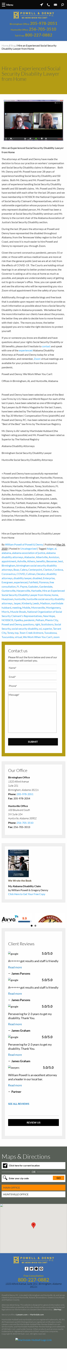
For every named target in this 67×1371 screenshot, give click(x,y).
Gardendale (45, 586)
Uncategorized (28, 548)
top (17, 632)
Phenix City (51, 620)
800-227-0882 (38, 35)
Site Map (57, 1332)
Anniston (54, 557)
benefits (40, 561)
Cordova (58, 569)
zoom (56, 636)
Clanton (47, 569)
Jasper (17, 603)
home (55, 594)
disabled (37, 578)
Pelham (40, 620)
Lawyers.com (21, 1337)
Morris (5, 611)
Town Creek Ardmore (31, 632)
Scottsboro (47, 624)
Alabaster (29, 557)
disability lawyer (22, 578)
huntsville (20, 599)
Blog (12, 45)
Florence (44, 582)
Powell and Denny (12, 624)
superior (47, 628)
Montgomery (53, 607)
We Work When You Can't (37, 636)
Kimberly (27, 603)
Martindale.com (37, 1337)
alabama (6, 552)
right (37, 624)
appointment (9, 561)
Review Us (33, 1144)
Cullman (30, 573)
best (60, 561)
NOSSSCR (7, 620)
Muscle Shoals (18, 611)
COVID (21, 573)
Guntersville (8, 590)
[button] (33, 1248)
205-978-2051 (43, 23)
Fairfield (33, 582)
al (55, 548)
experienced (26, 350)
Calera (23, 569)
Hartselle (36, 590)
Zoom (37, 358)
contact (46, 346)
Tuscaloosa (50, 632)
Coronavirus (9, 573)
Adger (50, 548)
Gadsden (33, 586)
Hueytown (7, 599)
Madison (45, 603)
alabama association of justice (28, 552)
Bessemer (51, 561)
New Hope (49, 615)
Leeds (36, 603)
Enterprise (49, 578)
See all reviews (18, 1126)
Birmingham (8, 565)
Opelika (18, 620)
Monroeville (38, 607)
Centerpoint (35, 569)
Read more (15, 989)
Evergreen (7, 582)
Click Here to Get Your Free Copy (26, 894)
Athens (31, 561)
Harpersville (23, 590)
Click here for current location (24, 1188)
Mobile (26, 607)
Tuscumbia (8, 636)
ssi (40, 628)
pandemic (29, 620)
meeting (16, 607)
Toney (10, 632)
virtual (18, 636)
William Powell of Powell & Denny (24, 544)
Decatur (40, 573)
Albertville (42, 557)
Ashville (21, 561)
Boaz (16, 569)
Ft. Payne (22, 586)
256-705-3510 (42, 29)
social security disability (25, 628)
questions (28, 624)
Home (5, 45)
